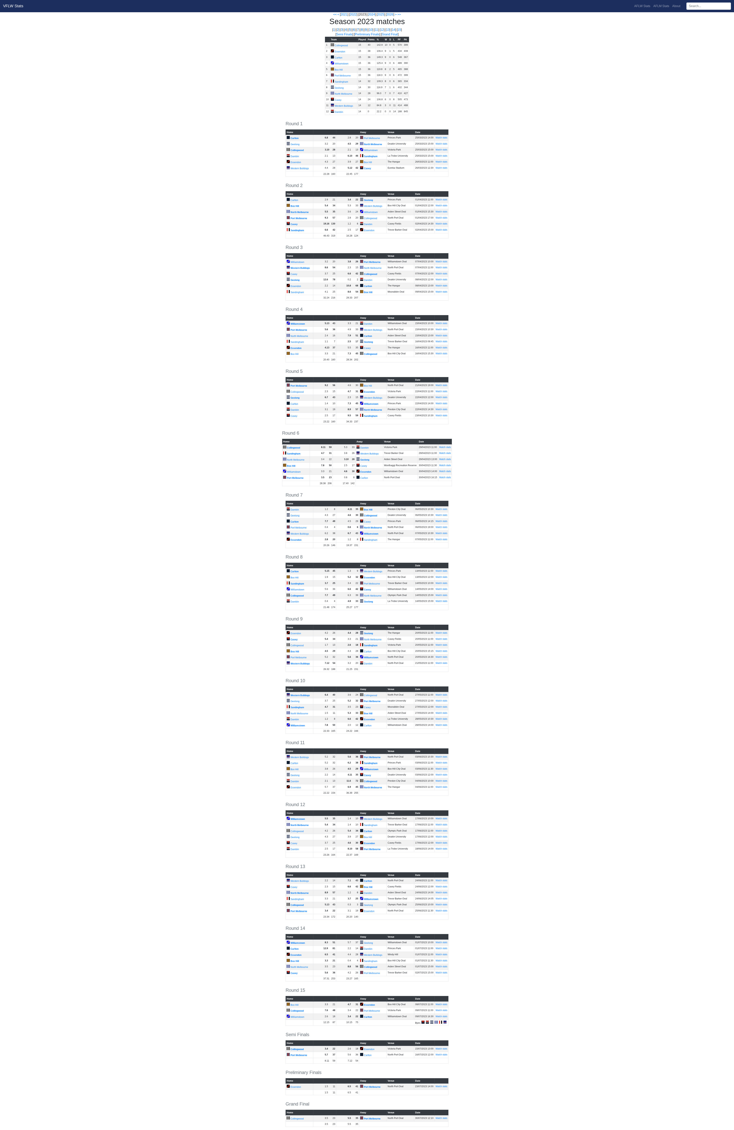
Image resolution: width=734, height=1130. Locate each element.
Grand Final (390, 34)
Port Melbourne (343, 75)
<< (335, 14)
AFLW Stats (642, 6)
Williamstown (341, 63)
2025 (380, 14)
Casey (338, 100)
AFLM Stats (661, 6)
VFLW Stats (13, 6)
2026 (389, 14)
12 (382, 29)
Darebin (339, 112)
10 (371, 29)
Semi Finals (344, 34)
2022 (353, 14)
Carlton (338, 57)
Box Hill (339, 69)
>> (399, 14)
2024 (371, 14)
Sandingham (341, 81)
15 (399, 29)
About (676, 6)
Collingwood (341, 45)
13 (388, 29)
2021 (344, 14)
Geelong (339, 88)
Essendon (340, 51)
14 (393, 29)
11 (376, 29)
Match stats (441, 137)
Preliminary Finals (367, 34)
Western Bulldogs (344, 106)
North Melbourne (343, 94)
